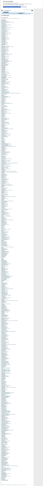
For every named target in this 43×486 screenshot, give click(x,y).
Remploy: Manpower (3, 265)
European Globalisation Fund (4, 334)
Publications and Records (14, 14)
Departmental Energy (3, 256)
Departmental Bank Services (4, 292)
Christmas (2, 456)
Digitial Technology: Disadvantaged (5, 143)
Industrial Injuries (3, 98)
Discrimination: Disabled (3, 365)
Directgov (2, 229)
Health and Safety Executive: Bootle (5, 410)
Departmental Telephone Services (5, 212)
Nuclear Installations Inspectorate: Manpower (6, 75)
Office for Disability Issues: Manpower (5, 55)
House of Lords (7, 13)
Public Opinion (2, 250)
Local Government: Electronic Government (5, 297)
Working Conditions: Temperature (4, 415)
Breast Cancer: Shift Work (4, 260)
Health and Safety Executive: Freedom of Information (7, 103)
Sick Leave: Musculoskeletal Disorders (5, 413)
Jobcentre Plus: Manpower (4, 62)
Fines (2, 368)
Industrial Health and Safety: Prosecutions (5, 370)
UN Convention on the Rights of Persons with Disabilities (7, 146)
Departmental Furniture (3, 180)
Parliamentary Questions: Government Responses (6, 158)
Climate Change (3, 142)
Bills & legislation (13, 13)
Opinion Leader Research (4, 270)
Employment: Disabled (3, 255)
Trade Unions (2, 210)
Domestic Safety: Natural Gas (4, 454)
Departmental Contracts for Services (5, 179)
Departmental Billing (3, 217)
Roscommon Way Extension (4, 321)
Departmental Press (3, 126)
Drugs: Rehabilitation (3, 162)
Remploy (2, 107)
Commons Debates (19, 14)
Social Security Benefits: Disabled (4, 58)
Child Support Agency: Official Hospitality (5, 161)
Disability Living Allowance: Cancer (5, 464)
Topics (29, 13)
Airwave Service (3, 435)
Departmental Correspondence (4, 338)
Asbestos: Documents (3, 114)
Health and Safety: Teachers (4, 97)
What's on (10, 13)
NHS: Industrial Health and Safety (4, 238)
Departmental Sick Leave (4, 441)
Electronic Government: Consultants (5, 465)
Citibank (2, 227)
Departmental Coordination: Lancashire (5, 309)
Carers (2, 187)
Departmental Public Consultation (4, 262)
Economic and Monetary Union (4, 153)
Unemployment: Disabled (4, 25)
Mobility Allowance (3, 141)
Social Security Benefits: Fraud (4, 133)
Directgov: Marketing (3, 472)
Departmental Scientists (3, 283)
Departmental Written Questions (4, 347)
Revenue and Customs (3, 477)
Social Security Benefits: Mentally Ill (5, 468)
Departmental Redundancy (4, 222)
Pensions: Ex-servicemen (4, 99)
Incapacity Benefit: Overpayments (4, 397)
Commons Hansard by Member (24, 14)
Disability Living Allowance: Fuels (4, 402)
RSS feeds (29, 9)
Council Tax (2, 139)
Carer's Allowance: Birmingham (4, 59)
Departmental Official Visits (4, 474)
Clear (1, 281)
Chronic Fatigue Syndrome (4, 49)
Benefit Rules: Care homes (4, 28)
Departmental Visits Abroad (4, 302)
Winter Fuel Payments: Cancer (4, 430)
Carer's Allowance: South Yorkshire (5, 122)
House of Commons (3, 13)
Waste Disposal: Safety (3, 93)
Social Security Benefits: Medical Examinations (6, 145)
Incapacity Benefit (3, 23)
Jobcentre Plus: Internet (3, 219)
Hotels (2, 466)
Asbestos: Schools (3, 207)
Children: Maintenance (3, 154)
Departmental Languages (4, 408)
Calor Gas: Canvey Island (4, 178)
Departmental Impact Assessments (5, 339)
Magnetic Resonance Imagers (4, 264)
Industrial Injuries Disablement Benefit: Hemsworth (6, 77)
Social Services (3, 70)
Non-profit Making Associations (4, 213)
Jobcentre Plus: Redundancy (4, 223)
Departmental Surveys (3, 273)
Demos (2, 155)
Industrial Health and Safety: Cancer (5, 429)
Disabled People (3, 127)
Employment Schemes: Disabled (4, 26)
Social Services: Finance (4, 434)
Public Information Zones (4, 132)
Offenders (2, 443)
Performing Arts (3, 285)
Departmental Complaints (4, 406)
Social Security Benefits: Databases (5, 318)
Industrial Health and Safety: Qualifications (5, 421)
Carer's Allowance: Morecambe (4, 86)
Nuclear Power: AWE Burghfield (4, 209)
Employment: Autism (3, 35)
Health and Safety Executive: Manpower (5, 236)
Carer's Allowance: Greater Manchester (5, 151)
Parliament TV (24, 13)
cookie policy (22, 4)
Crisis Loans (2, 140)
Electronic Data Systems (4, 428)
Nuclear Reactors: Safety (4, 90)
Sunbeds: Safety (3, 445)
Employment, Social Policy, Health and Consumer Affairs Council (8, 300)
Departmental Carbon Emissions (4, 130)
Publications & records (21, 13)
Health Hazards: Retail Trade (4, 194)
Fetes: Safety (2, 88)
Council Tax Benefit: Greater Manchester (5, 135)
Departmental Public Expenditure (4, 234)
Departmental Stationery (4, 182)
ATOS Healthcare (3, 173)
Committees (17, 13)
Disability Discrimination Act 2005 (4, 136)
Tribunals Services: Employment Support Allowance (6, 27)
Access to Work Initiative (4, 116)
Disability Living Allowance (4, 111)
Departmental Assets (3, 176)
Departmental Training (3, 193)
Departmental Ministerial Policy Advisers (5, 449)
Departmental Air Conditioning (4, 203)
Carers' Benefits (3, 48)
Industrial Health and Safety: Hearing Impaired (6, 393)
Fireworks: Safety (3, 341)
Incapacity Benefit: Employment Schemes (5, 277)
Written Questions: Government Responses (6, 160)
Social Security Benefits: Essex (4, 266)
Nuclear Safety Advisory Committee (5, 239)
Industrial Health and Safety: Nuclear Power (6, 349)
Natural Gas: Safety (3, 224)
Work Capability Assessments (4, 65)
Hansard (17, 14)
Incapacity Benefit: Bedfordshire (4, 480)
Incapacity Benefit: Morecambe (4, 89)
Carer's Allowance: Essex (4, 105)
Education (24, 12)
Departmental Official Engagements (5, 310)
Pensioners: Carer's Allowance (4, 291)
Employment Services (3, 476)
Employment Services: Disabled (4, 50)
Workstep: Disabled (3, 267)
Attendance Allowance (3, 71)
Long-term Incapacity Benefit (4, 128)
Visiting (22, 12)
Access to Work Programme (4, 458)
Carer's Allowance (3, 34)
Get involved (19, 12)
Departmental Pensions (3, 360)
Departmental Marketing (3, 174)
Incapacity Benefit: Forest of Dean (5, 376)
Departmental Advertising (4, 405)
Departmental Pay (3, 312)
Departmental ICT (3, 197)
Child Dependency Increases (4, 453)
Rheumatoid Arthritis (3, 343)
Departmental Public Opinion (4, 462)
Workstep (2, 94)
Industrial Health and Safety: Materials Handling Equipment (7, 46)
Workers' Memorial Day (3, 177)
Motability (2, 137)
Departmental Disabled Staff (4, 459)
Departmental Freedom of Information (5, 425)
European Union (3, 208)
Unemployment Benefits (3, 76)
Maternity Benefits (3, 82)
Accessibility (24, 9)
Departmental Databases (4, 314)
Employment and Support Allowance (5, 21)
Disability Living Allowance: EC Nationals (5, 328)
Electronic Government (3, 475)
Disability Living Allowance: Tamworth (5, 118)
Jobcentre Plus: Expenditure (4, 442)
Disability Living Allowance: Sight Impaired (5, 152)
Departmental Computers (4, 424)
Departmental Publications (4, 249)
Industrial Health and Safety (4, 131)
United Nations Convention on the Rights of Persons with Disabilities (8, 414)
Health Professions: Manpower (4, 284)
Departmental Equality (3, 407)
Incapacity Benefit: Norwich (4, 30)
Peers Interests (3, 372)
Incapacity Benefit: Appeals (4, 60)
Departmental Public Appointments (5, 253)
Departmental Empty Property (4, 252)
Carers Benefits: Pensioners (4, 125)
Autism (2, 478)
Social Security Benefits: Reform (4, 444)
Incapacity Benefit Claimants (4, 201)
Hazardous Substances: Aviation (4, 204)
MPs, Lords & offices (11, 12)
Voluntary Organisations (3, 469)
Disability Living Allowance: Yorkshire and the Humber (7, 276)
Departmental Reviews (3, 156)
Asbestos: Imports (3, 226)
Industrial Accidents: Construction (4, 351)
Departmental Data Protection (4, 148)
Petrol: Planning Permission (4, 109)
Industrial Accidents (3, 157)
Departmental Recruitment (4, 354)
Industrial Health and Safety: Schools (5, 237)
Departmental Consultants (4, 286)
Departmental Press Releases (4, 450)
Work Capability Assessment (4, 83)
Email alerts (27, 9)
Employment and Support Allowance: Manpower (6, 403)
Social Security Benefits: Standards (5, 92)
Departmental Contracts (3, 447)
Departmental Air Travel (3, 431)
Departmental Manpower (4, 20)
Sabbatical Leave (3, 404)
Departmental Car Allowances (4, 282)
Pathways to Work (3, 66)
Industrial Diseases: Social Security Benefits (6, 81)
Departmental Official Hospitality (4, 167)
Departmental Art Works (3, 301)
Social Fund (2, 159)
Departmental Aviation (3, 305)
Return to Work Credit (3, 24)
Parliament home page (5, 14)
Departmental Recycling (3, 254)
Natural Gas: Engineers (3, 298)
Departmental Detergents (4, 261)
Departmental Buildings (3, 241)
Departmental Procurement (4, 420)
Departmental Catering (3, 325)
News (27, 13)
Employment (2, 367)
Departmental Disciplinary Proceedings (5, 358)
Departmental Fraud (3, 186)
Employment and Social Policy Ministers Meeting (6, 392)
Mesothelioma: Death (3, 32)
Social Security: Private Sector (4, 417)
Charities (2, 45)
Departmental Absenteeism (4, 271)
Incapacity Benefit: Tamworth (4, 44)
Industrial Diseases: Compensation (5, 61)
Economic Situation (3, 366)
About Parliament (15, 12)
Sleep (2, 246)
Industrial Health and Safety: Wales (5, 355)
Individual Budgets (3, 296)
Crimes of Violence (3, 437)
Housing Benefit (3, 290)
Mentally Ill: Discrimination (4, 384)
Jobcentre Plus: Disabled (4, 342)
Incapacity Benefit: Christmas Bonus (5, 335)
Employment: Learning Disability (4, 79)
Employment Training (3, 22)
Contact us (32, 9)
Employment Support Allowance (4, 42)
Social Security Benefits (3, 80)
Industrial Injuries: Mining (4, 31)
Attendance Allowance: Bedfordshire (5, 47)
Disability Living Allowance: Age (4, 268)
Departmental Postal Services (4, 272)
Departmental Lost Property (4, 218)
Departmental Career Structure (4, 345)
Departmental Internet (3, 188)
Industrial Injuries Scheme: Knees (4, 53)
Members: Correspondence (4, 67)
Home (2, 12)
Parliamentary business (5, 12)
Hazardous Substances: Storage (4, 106)
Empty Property (3, 340)
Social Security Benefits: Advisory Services (5, 385)
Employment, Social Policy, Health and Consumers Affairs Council (8, 172)
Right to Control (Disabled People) (5, 166)
